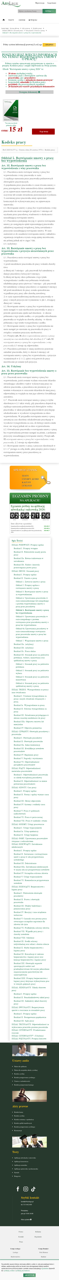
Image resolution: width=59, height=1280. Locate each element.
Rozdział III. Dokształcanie (25, 863)
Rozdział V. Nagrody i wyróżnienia (28, 758)
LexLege (27, 485)
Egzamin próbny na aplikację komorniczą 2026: (22, 528)
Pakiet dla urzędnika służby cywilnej (25, 1070)
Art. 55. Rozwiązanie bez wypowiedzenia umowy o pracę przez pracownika (28, 372)
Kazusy (26, 482)
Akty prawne (26, 28)
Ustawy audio (30, 479)
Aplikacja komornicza (21, 1161)
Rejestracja (39, 3)
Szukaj (49, 11)
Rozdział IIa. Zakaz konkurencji (27, 745)
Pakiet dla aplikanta (20, 1066)
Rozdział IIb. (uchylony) (24, 648)
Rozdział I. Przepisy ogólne (25, 575)
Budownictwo (15, 1257)
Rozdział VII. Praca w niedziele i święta (30, 821)
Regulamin (38, 1237)
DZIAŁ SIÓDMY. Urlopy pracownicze (28, 824)
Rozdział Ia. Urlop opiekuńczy (26, 831)
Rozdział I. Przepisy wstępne (26, 548)
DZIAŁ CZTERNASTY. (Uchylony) (28, 1036)
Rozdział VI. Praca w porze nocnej (28, 817)
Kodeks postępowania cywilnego (24, 1077)
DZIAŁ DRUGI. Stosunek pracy (12, 30)
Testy (11, 20)
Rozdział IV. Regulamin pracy (26, 755)
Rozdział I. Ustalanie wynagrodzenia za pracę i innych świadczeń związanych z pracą (30, 699)
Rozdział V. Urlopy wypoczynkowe (28, 877)
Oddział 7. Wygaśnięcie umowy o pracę (32, 641)
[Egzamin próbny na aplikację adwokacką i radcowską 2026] (30, 498)
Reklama (38, 1232)
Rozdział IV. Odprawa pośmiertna (28, 728)
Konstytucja (18, 1130)
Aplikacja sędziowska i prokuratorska (26, 1169)
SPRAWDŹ (49, 45)
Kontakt (21, 1237)
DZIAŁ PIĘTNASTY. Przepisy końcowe (29, 1039)
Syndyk (16, 1172)
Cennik (22, 20)
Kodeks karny (18, 1112)
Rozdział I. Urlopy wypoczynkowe (28, 828)
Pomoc (21, 1232)
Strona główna (14, 28)
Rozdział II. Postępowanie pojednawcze (30, 1017)
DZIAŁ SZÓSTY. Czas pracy (24, 787)
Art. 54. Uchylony (11, 366)
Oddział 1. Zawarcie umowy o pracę (30, 582)
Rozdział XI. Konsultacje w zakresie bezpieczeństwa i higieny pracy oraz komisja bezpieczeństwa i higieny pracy (30, 957)
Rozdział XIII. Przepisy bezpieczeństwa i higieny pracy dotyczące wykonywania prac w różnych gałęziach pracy (31, 981)
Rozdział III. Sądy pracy (24, 1021)
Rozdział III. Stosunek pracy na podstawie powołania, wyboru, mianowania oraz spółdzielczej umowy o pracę (31, 658)
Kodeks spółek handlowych (23, 1123)
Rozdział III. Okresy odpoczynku (27, 801)
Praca (21, 1242)
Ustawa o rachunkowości (22, 1081)
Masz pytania (25, 1219)
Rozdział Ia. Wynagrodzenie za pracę (29, 705)
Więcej (33, 20)
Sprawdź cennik (25, 470)
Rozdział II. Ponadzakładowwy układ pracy (31, 997)
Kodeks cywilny (19, 1074)
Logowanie (51, 3)
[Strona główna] (3, 20)
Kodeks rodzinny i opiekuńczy (24, 1119)
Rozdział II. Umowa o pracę (35, 30)
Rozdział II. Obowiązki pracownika (28, 741)
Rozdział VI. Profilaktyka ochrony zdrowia (31, 928)
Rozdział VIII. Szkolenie (24, 938)
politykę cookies (9, 1270)
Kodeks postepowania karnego (24, 1085)
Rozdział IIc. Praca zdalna (25, 651)
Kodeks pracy (37, 28)
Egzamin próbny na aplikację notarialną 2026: (22, 526)
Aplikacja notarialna (20, 1165)
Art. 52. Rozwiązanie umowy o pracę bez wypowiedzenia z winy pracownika (23, 167)
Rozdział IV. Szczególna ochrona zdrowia (31, 873)
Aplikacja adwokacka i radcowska (25, 1158)
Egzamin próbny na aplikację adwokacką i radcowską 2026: (28, 507)
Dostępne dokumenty (28, 92)
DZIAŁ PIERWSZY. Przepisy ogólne (28, 545)
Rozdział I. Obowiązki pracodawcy (28, 738)
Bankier (43, 1257)
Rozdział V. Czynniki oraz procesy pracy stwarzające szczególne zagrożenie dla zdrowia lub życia (30, 922)
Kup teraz (43, 131)
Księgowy (17, 1176)
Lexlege (15, 1252)
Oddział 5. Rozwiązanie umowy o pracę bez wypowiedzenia (21, 33)
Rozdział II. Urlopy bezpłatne (26, 835)
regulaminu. (45, 1268)
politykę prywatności (23, 1270)
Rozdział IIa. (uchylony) (24, 644)
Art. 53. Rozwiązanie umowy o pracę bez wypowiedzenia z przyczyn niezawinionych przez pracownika (27, 251)
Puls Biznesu (43, 1252)
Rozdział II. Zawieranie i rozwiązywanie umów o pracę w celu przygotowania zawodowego (30, 857)
